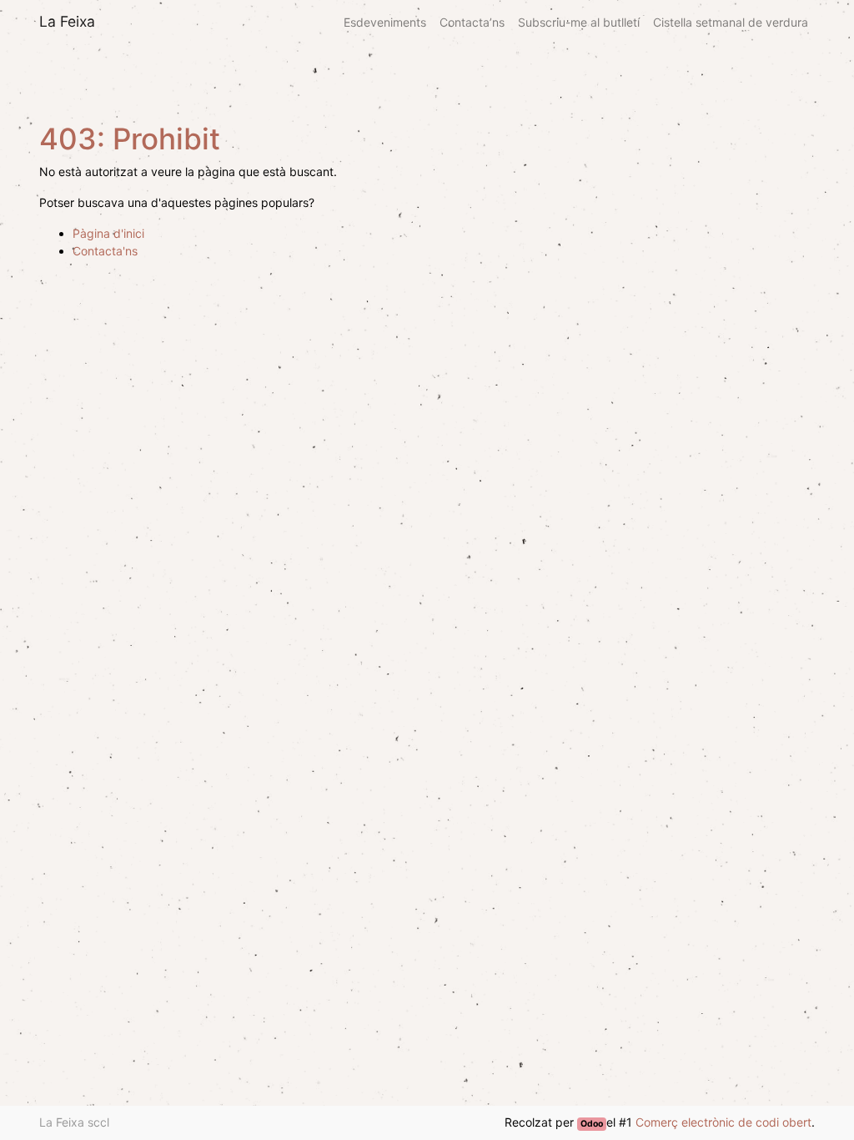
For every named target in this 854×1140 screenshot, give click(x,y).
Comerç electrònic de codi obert (723, 1122)
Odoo (591, 1123)
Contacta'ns (105, 251)
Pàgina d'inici (108, 233)
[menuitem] (385, 22)
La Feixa (67, 21)
